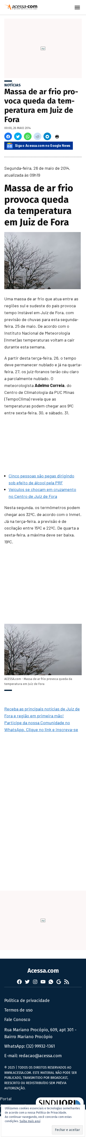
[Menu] (78, 7)
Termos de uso (18, 1010)
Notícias (12, 85)
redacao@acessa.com (40, 1055)
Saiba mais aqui (30, 1121)
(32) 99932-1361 (40, 1046)
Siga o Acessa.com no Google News (42, 146)
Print (57, 136)
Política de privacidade (27, 1000)
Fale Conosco (17, 1019)
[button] (8, 136)
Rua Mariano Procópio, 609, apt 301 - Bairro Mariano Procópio (40, 1033)
